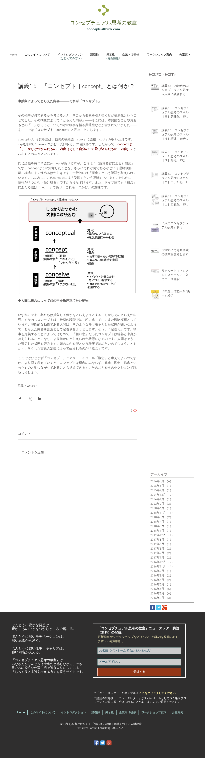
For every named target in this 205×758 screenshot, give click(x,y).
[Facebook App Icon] (96, 742)
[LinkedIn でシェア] (39, 399)
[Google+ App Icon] (109, 742)
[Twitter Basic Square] (158, 607)
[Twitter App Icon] (102, 742)
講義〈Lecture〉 (28, 386)
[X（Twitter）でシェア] (30, 399)
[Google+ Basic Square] (164, 607)
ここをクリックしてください (157, 693)
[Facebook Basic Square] (152, 607)
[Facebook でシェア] (20, 399)
